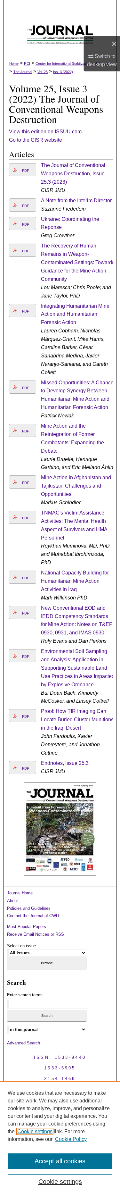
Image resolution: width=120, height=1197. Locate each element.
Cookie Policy (71, 1139)
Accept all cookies (60, 1161)
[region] (60, 1139)
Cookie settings (34, 1131)
